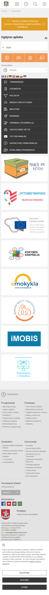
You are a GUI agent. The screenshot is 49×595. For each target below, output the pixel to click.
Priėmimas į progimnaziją (22, 123)
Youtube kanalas (18, 136)
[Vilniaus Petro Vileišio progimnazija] (6, 3)
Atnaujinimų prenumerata (22, 150)
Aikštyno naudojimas (33, 421)
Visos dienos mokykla (34, 407)
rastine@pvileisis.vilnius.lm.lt (16, 533)
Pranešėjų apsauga (33, 465)
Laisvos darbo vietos (20, 130)
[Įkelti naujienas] (16, 4)
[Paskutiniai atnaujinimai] (26, 4)
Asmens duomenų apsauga (36, 451)
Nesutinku (24, 580)
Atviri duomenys (32, 476)
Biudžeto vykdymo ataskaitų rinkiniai (13, 447)
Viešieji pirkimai (8, 462)
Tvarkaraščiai (16, 82)
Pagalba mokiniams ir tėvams (36, 412)
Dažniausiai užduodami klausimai (34, 460)
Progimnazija (16, 11)
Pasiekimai (14, 116)
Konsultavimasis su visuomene (33, 455)
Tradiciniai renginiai (10, 421)
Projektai (14, 96)
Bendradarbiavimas (10, 424)
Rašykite (6, 493)
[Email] (20, 504)
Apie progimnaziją (9, 407)
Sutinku (24, 587)
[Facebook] (3, 504)
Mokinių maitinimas (33, 415)
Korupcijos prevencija (33, 467)
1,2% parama (7, 459)
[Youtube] (9, 504)
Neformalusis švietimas (34, 409)
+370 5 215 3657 (10, 530)
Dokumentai (15, 89)
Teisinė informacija (33, 473)
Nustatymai (24, 573)
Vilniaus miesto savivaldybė (27, 514)
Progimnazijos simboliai (11, 418)
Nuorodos (29, 445)
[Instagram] (14, 504)
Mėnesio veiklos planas (21, 102)
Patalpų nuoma (31, 418)
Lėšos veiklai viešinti (10, 454)
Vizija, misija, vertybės (11, 412)
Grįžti (8, 47)
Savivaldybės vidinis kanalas (23, 143)
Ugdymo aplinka (8, 409)
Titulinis (4, 11)
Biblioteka (14, 109)
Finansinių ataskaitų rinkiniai (13, 451)
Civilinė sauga (31, 470)
